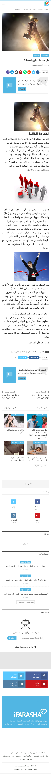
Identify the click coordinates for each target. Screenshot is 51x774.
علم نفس (36, 55)
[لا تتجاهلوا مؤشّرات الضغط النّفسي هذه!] (14, 448)
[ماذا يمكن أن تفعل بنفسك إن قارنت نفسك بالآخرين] (37, 448)
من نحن (29, 759)
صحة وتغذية (6, 756)
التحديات (41, 352)
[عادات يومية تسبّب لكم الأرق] (14, 421)
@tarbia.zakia (22, 647)
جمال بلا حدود (25, 562)
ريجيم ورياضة (16, 756)
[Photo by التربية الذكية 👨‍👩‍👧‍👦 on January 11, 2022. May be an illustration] (42, 660)
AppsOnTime (18, 769)
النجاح (23, 352)
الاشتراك (22, 89)
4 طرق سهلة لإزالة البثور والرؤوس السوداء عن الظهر (25, 566)
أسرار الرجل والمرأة (41, 415)
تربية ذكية (9, 752)
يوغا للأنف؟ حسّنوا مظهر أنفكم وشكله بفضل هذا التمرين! (25, 580)
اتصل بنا (22, 759)
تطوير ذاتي (45, 55)
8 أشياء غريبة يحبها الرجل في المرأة (40, 396)
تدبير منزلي (18, 752)
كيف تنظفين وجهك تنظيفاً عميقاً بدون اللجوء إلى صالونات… (26, 594)
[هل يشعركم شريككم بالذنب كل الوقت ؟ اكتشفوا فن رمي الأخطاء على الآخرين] (37, 421)
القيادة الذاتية (32, 352)
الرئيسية (42, 752)
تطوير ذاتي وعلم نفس (17, 415)
